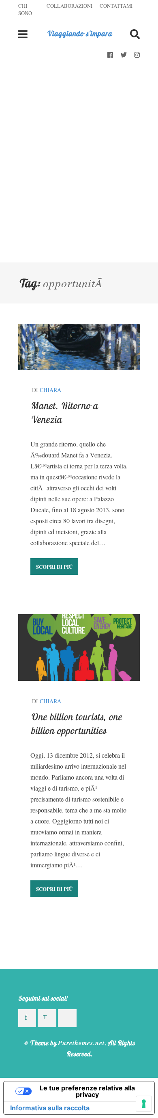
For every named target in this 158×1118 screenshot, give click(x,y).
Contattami (116, 5)
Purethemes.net (81, 1042)
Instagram (137, 55)
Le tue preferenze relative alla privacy (87, 1091)
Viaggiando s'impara (79, 33)
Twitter (123, 55)
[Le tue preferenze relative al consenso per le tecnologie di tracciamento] (144, 1104)
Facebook (110, 55)
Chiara (50, 390)
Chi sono (25, 9)
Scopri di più (54, 566)
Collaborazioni (69, 5)
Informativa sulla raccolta (50, 1108)
